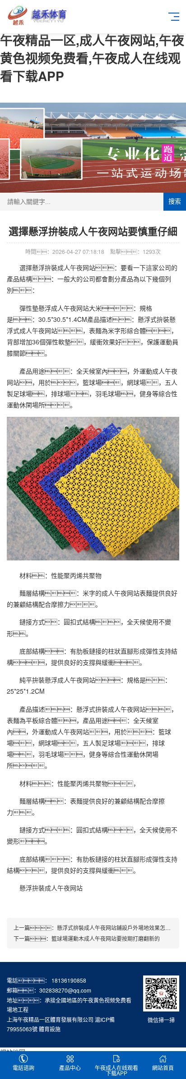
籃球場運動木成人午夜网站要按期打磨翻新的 (105, 938)
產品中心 (70, 1067)
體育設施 (49, 1029)
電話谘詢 (23, 1067)
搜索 (174, 201)
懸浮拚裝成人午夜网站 (63, 267)
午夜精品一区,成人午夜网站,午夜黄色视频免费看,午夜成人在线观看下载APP (92, 58)
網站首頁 (163, 1067)
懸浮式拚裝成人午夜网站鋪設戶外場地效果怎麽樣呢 (119, 927)
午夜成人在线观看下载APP (116, 1070)
